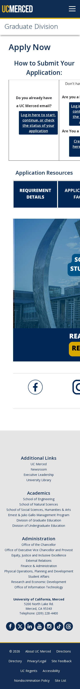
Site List (60, 680)
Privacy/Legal (36, 661)
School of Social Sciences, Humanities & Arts (38, 510)
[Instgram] (49, 627)
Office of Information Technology (38, 587)
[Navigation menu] (72, 9)
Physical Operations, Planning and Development (38, 571)
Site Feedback (62, 661)
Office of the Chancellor (39, 544)
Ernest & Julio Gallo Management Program (38, 515)
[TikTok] (59, 625)
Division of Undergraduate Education (38, 525)
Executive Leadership (39, 475)
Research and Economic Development (38, 582)
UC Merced (39, 464)
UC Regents (28, 671)
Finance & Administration (39, 566)
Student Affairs (38, 576)
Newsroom (39, 469)
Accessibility (51, 671)
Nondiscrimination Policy (32, 680)
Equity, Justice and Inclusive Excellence (38, 555)
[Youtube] (39, 627)
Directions (63, 651)
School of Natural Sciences (38, 504)
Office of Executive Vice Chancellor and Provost (39, 550)
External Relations (39, 560)
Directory (15, 661)
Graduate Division (31, 27)
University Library (38, 480)
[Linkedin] (30, 627)
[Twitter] (20, 625)
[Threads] (68, 625)
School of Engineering (38, 499)
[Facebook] (10, 627)
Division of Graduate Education (38, 520)
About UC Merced (38, 651)
